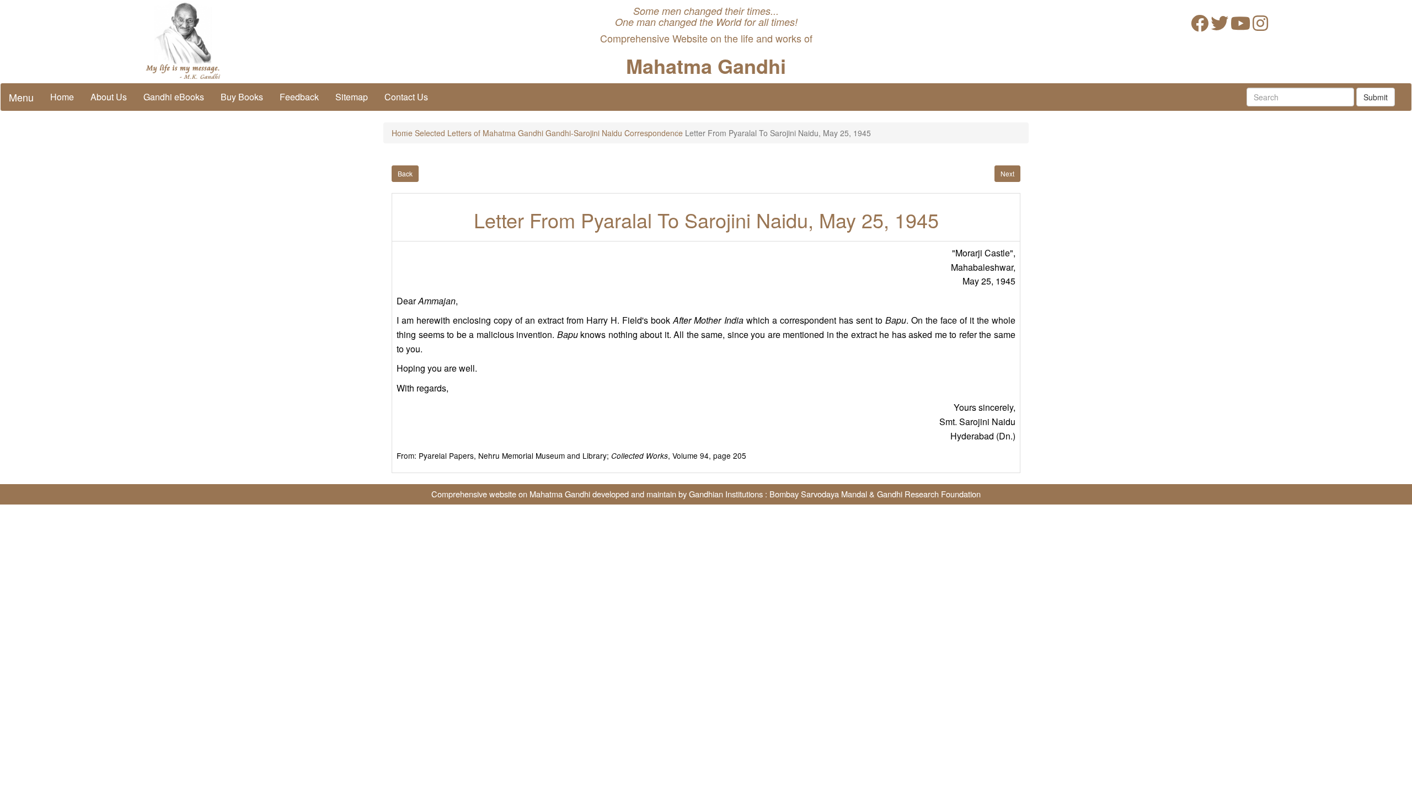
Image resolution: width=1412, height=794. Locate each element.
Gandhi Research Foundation (929, 494)
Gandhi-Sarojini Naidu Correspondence (614, 132)
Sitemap (351, 96)
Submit (1375, 97)
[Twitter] (1219, 26)
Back (405, 173)
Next (1007, 173)
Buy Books (242, 96)
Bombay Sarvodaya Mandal (818, 494)
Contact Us (406, 96)
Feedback (299, 96)
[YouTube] (1240, 26)
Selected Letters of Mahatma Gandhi (479, 132)
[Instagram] (1260, 26)
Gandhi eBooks (173, 96)
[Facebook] (1199, 26)
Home (62, 96)
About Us (108, 96)
